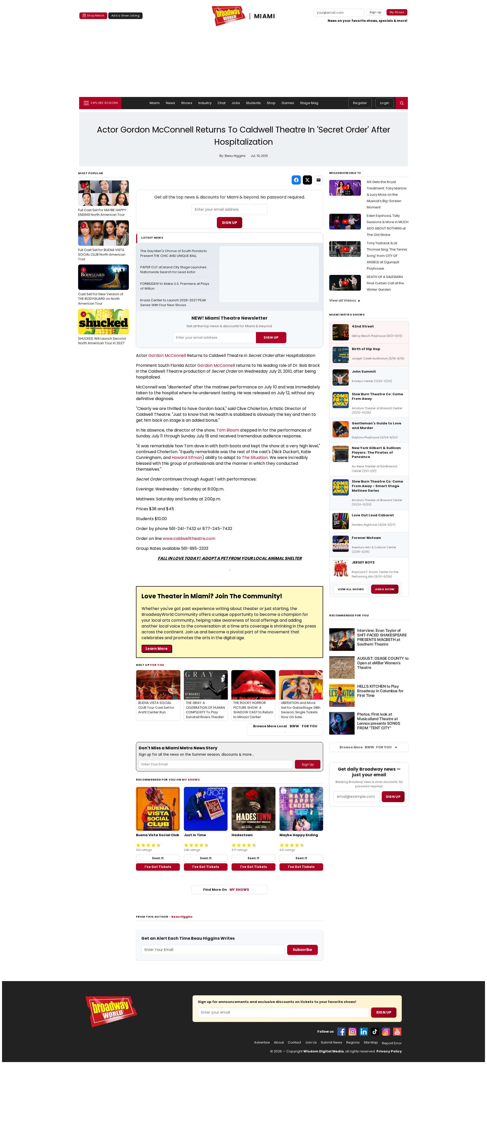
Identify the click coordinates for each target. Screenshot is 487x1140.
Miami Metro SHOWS (346, 314)
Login (384, 103)
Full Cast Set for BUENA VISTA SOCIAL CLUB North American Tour (101, 242)
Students (253, 103)
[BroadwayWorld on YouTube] (397, 1031)
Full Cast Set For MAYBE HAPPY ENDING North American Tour (102, 200)
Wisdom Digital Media (323, 1051)
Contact (294, 1042)
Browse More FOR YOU (366, 747)
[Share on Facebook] (296, 180)
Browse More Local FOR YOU (285, 726)
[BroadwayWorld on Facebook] (341, 1031)
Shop (271, 103)
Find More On (226, 889)
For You (157, 665)
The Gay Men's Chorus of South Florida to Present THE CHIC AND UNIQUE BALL (174, 253)
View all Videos (342, 300)
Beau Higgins (182, 917)
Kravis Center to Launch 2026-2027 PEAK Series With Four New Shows (173, 302)
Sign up (393, 796)
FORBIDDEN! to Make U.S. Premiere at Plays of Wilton (175, 286)
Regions (353, 1042)
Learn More (157, 648)
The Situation (255, 457)
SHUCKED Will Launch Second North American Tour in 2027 (102, 328)
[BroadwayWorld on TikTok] (374, 1031)
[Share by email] (318, 180)
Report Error (392, 1043)
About (279, 1042)
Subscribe (302, 949)
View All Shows (351, 589)
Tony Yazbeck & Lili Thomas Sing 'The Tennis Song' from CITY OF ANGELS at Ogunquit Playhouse (387, 256)
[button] (402, 103)
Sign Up (229, 222)
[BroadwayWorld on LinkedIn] (363, 1031)
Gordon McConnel (166, 355)
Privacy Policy (389, 1051)
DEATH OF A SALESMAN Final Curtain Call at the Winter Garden (385, 283)
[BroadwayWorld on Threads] (386, 1031)
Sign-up (375, 12)
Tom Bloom (227, 430)
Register (360, 103)
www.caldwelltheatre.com (189, 538)
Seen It (158, 858)
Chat (222, 103)
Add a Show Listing (125, 15)
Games (288, 103)
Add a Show (384, 589)
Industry (205, 103)
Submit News (331, 1042)
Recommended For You (349, 615)
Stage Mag (309, 103)
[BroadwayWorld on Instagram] (352, 1031)
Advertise (262, 1042)
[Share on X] (307, 180)
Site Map (371, 1042)
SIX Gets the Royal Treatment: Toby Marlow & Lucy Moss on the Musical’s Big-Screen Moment (387, 194)
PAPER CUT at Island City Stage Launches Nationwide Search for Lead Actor (173, 269)
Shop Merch (95, 15)
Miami (155, 103)
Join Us (311, 1042)
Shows (186, 103)
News (170, 103)
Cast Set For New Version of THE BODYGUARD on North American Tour (100, 287)
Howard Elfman (187, 457)
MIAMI (264, 16)
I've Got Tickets (158, 867)
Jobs (236, 103)
